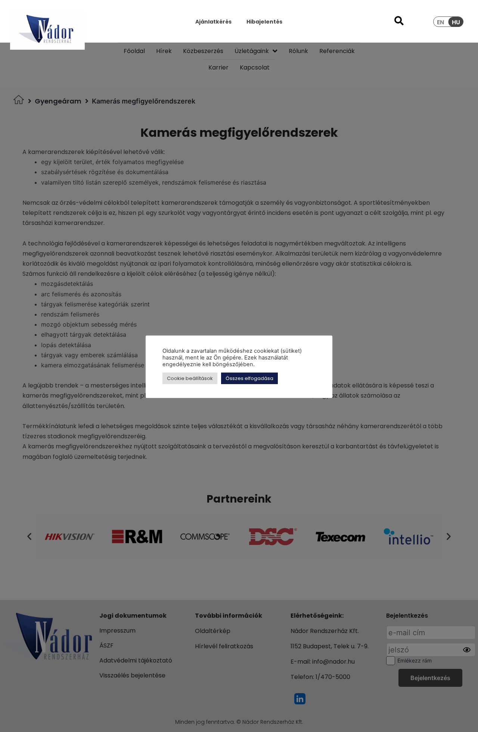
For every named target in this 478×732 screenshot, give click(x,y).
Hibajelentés (264, 21)
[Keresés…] (399, 21)
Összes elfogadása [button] (249, 378)
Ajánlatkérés (213, 21)
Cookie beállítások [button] (190, 378)
